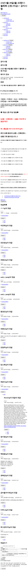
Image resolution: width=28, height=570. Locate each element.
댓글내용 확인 (5, 215)
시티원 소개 (9, 19)
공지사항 (5, 35)
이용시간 (8, 31)
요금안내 (5, 22)
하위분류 (11, 40)
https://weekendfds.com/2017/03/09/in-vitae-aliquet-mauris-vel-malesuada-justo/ (15, 426)
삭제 (4, 222)
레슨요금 (8, 25)
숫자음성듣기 (10, 553)
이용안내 (5, 29)
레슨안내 (5, 26)
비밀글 (3, 557)
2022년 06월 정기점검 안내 (12, 196)
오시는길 (5, 33)
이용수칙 (8, 32)
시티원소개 (6, 18)
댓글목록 (3, 201)
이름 (3, 548)
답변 (4, 199)
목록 (2, 199)
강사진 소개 (9, 28)
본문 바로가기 (4, 12)
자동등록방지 (5, 551)
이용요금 (8, 23)
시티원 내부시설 (10, 21)
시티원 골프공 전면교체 (11, 197)
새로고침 (16, 553)
